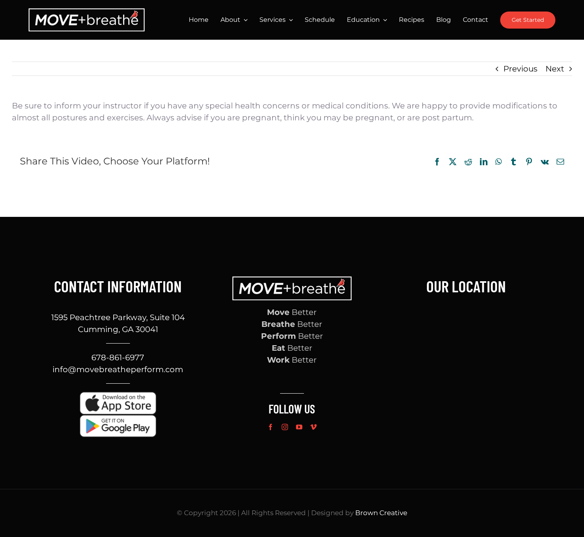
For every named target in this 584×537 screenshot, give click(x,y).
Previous (520, 68)
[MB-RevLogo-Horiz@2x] (87, 12)
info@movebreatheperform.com (117, 369)
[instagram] (285, 427)
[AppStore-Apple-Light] (118, 395)
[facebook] (270, 427)
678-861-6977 (117, 357)
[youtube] (299, 427)
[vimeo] (313, 427)
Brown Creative (381, 513)
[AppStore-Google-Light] (118, 418)
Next (554, 68)
